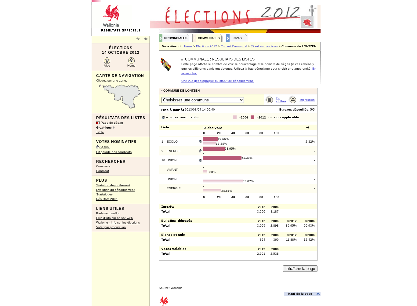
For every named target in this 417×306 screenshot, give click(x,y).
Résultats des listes (264, 46)
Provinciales (175, 38)
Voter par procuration (111, 227)
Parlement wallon (108, 213)
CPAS (238, 38)
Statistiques (104, 194)
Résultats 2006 (107, 199)
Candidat (102, 171)
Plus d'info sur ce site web (114, 218)
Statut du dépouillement (113, 185)
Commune (103, 166)
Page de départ (112, 122)
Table (100, 132)
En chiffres (281, 100)
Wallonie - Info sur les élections (118, 222)
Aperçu (105, 146)
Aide (107, 65)
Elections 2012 (206, 46)
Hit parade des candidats (114, 152)
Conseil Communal (234, 46)
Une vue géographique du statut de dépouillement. (217, 80)
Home (131, 65)
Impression (307, 99)
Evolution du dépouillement (115, 189)
